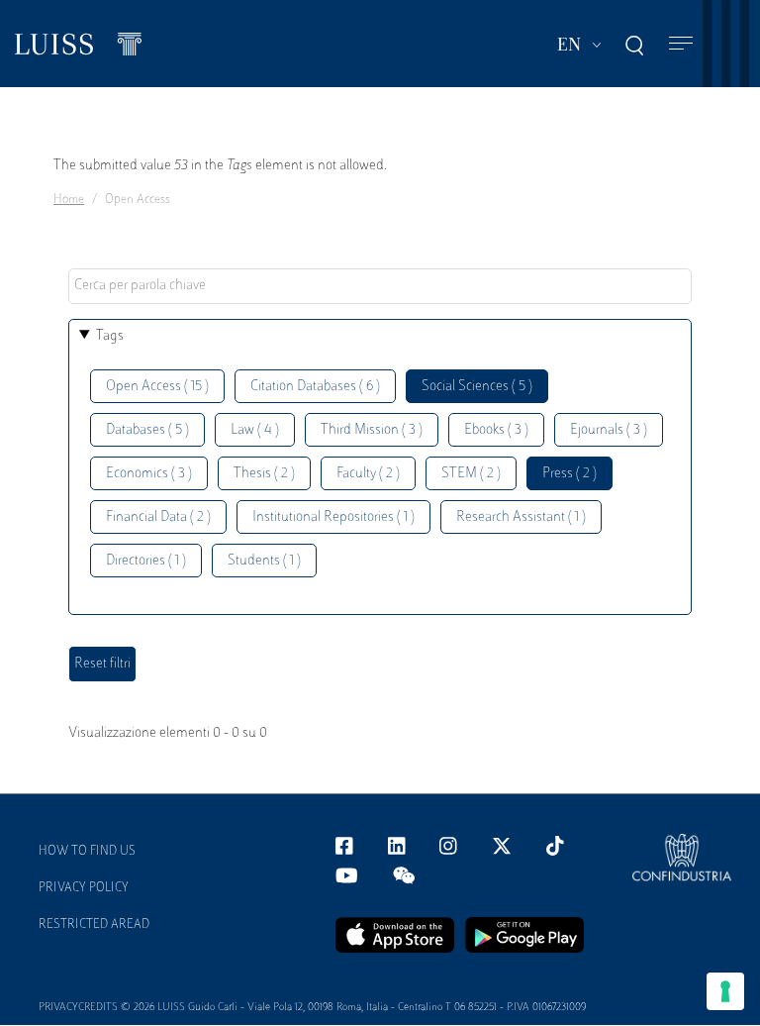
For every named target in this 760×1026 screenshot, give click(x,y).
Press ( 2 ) (569, 473)
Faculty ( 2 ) (368, 473)
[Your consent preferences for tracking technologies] (725, 991)
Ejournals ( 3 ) (608, 430)
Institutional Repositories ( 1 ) (333, 517)
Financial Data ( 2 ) (158, 517)
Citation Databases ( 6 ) (315, 386)
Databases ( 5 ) (147, 430)
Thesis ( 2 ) (264, 473)
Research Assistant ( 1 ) (521, 517)
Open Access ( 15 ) (157, 386)
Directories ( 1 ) (146, 561)
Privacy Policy (84, 888)
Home (68, 200)
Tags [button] (110, 336)
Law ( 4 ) (255, 430)
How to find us (87, 852)
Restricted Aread (94, 925)
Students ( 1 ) (264, 561)
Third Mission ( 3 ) (372, 430)
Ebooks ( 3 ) (496, 430)
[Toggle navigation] (681, 44)
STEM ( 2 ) (471, 473)
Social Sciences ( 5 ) (477, 386)
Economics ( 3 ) (149, 473)
